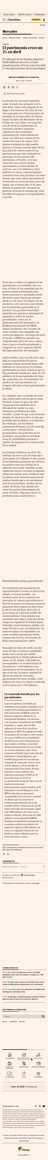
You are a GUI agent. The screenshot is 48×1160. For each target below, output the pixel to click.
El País (42, 25)
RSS (33, 1138)
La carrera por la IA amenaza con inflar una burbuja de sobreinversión (23, 990)
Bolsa (5, 38)
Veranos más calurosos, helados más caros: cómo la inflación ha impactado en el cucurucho (23, 983)
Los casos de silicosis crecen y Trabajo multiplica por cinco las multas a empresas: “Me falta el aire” (23, 974)
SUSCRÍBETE (36, 20)
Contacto (6, 1135)
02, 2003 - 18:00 (24, 81)
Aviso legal (13, 1135)
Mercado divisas (15, 38)
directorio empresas (38, 1067)
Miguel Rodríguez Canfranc (24, 77)
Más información (7, 878)
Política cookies (22, 1135)
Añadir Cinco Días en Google (16, 93)
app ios (24, 1077)
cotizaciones (9, 1077)
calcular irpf (9, 1058)
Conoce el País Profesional (24, 1086)
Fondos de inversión (30, 38)
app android (38, 1077)
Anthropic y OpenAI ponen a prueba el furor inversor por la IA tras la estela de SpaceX (24, 998)
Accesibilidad (23, 1138)
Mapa (30, 1138)
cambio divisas (24, 1067)
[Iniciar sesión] (44, 20)
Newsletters (39, 1138)
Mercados (9, 31)
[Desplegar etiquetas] (44, 866)
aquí (37, 883)
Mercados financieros (10, 867)
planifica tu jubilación (10, 1067)
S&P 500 (21, 14)
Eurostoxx (13, 1021)
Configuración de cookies (36, 1135)
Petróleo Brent (40, 14)
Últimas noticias (10, 968)
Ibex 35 (6, 14)
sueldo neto (38, 1058)
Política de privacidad (11, 1138)
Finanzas (23, 867)
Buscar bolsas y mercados (14, 1010)
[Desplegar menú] (4, 20)
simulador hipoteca (23, 1058)
